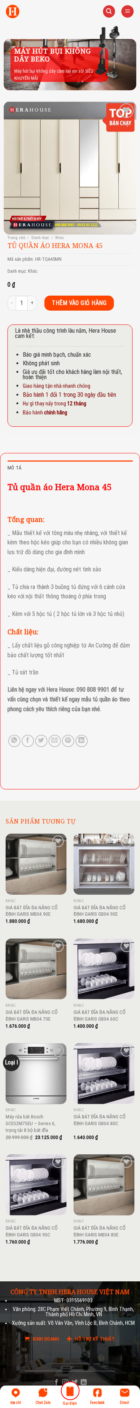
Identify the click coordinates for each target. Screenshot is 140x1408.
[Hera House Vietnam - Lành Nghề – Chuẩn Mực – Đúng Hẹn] (12, 11)
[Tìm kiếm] (109, 11)
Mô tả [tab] (14, 468)
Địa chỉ (15, 1403)
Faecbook (97, 1403)
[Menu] (127, 11)
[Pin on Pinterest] (68, 741)
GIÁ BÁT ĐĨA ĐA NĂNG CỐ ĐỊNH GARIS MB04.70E (31, 1015)
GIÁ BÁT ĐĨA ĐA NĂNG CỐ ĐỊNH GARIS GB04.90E (99, 910)
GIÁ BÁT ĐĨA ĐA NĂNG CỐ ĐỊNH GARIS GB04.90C (31, 1231)
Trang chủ (16, 237)
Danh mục (40, 237)
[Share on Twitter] (41, 741)
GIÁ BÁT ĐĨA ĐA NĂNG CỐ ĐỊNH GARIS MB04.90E (31, 910)
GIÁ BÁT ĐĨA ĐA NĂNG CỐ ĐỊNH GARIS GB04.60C (99, 1015)
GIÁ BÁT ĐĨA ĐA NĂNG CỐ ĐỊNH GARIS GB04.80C (99, 1120)
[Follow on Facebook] (56, 1382)
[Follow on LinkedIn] (84, 1382)
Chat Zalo (42, 1403)
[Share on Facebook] (28, 741)
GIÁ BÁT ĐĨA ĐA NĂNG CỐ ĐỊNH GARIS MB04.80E (99, 1231)
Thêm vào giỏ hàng (79, 302)
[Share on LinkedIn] (81, 741)
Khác (59, 237)
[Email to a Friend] (55, 741)
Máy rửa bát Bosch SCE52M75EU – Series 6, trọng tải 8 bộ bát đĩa (31, 1123)
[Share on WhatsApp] (14, 741)
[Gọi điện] (69, 1392)
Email (124, 1403)
